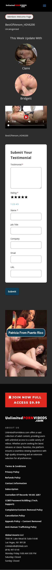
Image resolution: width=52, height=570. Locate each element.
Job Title (14, 224)
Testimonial (17, 164)
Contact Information (16, 483)
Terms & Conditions (15, 466)
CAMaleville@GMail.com (16, 546)
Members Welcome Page (19, 16)
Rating (14, 192)
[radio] (12, 197)
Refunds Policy (13, 477)
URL (12, 267)
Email (13, 253)
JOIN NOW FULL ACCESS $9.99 (27, 399)
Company (15, 238)
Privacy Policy (12, 472)
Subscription (11, 489)
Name (14, 210)
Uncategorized (12, 29)
